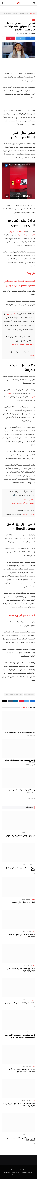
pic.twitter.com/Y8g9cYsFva (23, 503)
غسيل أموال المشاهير (14, 694)
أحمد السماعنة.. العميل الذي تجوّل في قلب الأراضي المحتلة (19, 1104)
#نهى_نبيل (11, 313)
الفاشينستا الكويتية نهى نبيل (29, 694)
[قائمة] (34, 3)
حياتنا (23, 13)
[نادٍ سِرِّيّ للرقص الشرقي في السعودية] (18, 820)
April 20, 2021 (28, 514)
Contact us (30, 1172)
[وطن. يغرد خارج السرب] (18, 3)
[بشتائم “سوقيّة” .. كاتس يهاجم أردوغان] (18, 987)
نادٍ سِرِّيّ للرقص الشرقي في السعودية (20, 835)
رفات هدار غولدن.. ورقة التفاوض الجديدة (21, 790)
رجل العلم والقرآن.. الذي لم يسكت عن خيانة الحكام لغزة (18, 1138)
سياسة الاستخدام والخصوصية (17, 1174)
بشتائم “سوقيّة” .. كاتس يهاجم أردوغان (20, 1002)
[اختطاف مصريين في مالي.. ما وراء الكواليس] (18, 919)
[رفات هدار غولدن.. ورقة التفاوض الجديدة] (18, 778)
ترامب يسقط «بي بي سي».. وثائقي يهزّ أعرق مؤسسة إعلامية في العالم (20, 1036)
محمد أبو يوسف (30, 34)
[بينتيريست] (10, 38)
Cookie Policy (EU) (7, 1172)
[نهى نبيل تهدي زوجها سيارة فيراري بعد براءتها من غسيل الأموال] (18, 50)
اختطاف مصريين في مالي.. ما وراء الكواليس (22, 935)
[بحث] (3, 3)
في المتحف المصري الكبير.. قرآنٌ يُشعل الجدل (20, 732)
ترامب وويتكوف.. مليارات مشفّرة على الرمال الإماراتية (20, 761)
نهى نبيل (6, 694)
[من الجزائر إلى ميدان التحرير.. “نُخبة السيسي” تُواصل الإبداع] (18, 1054)
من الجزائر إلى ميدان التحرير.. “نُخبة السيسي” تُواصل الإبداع (22, 1070)
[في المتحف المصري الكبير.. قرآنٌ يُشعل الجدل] (18, 720)
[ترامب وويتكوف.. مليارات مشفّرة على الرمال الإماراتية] (18, 748)
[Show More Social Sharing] (3, 38)
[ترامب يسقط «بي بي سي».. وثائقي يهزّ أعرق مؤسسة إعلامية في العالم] (18, 1020)
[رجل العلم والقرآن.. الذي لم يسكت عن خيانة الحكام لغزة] (18, 1122)
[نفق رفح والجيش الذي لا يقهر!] (18, 887)
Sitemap (24, 1172)
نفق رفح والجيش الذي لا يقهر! (23, 902)
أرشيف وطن (26, 13)
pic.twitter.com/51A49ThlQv (23, 344)
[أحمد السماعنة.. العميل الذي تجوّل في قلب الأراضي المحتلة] (18, 1088)
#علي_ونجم (28, 499)
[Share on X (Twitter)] (20, 38)
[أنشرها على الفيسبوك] (30, 38)
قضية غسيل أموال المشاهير (21, 615)
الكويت (21, 694)
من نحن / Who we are (16, 1172)
